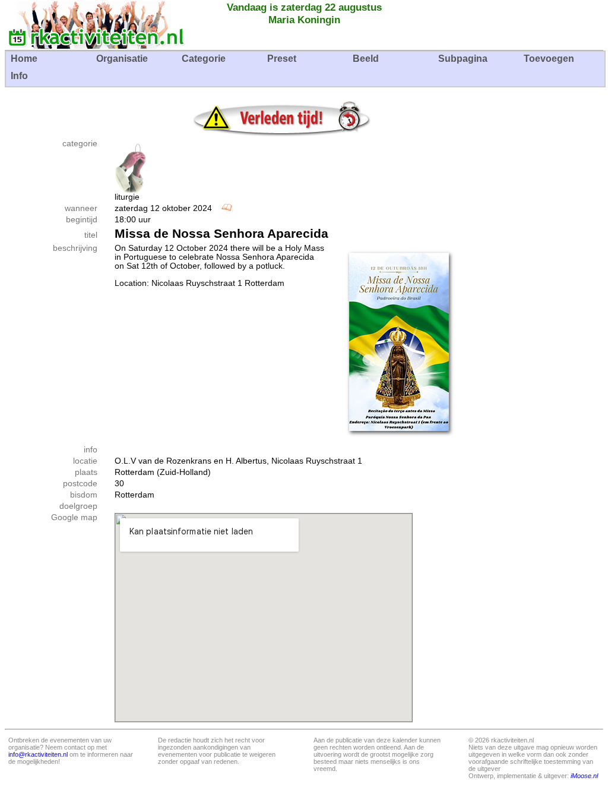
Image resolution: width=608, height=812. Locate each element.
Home (24, 58)
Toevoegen (549, 58)
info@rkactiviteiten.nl (38, 754)
